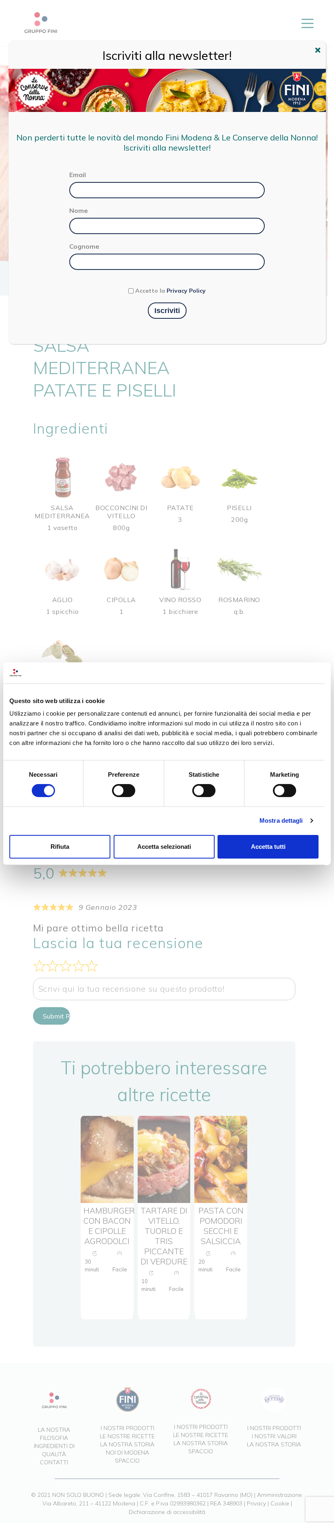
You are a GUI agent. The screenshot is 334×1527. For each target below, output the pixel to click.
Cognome (84, 246)
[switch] (123, 790)
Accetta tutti (268, 846)
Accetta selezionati (164, 846)
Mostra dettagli (281, 820)
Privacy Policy (186, 290)
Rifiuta (60, 846)
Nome (78, 210)
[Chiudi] (319, 51)
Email (77, 175)
